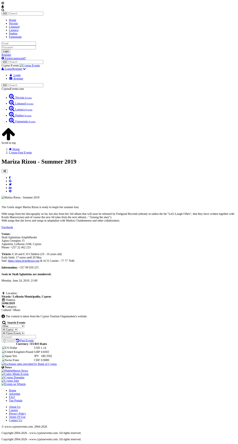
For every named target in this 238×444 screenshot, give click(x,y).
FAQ (12, 397)
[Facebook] (10, 177)
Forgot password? (15, 58)
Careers (13, 410)
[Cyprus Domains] (12, 377)
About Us (14, 406)
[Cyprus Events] (30, 65)
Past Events (26, 340)
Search (10, 340)
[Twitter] (10, 184)
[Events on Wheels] (13, 384)
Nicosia (13, 23)
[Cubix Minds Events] (15, 374)
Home (12, 20)
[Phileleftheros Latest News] (14, 370)
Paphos (13, 33)
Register (6, 54)
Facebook (7, 227)
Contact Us (15, 420)
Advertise (14, 393)
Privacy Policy (17, 413)
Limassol (14, 26)
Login (6, 51)
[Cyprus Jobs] (10, 380)
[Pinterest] (10, 191)
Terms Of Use (17, 416)
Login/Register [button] (13, 68)
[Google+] (10, 181)
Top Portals (15, 400)
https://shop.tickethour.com (23, 260)
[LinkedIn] (10, 187)
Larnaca (13, 30)
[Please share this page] (4, 171)
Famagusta (15, 36)
